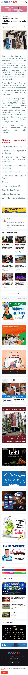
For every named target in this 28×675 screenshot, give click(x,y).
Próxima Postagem (22, 298)
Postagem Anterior (5, 298)
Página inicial (5, 16)
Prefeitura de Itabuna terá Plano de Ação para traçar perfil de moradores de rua (7, 284)
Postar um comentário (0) (14, 293)
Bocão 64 (9, 219)
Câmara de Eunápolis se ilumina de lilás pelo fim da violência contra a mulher (20, 284)
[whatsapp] (18, 662)
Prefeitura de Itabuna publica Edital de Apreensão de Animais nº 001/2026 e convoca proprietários (20, 266)
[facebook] (9, 662)
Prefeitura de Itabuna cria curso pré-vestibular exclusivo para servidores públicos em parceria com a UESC (7, 266)
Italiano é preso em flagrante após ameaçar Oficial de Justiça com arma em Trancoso (7, 246)
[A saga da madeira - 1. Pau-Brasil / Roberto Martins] (6, 614)
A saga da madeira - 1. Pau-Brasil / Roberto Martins (18, 613)
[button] (2, 2)
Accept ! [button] (4, 672)
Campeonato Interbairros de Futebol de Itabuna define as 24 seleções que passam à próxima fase (18, 606)
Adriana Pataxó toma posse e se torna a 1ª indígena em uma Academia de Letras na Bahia (18, 599)
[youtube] (12, 662)
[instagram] (15, 662)
